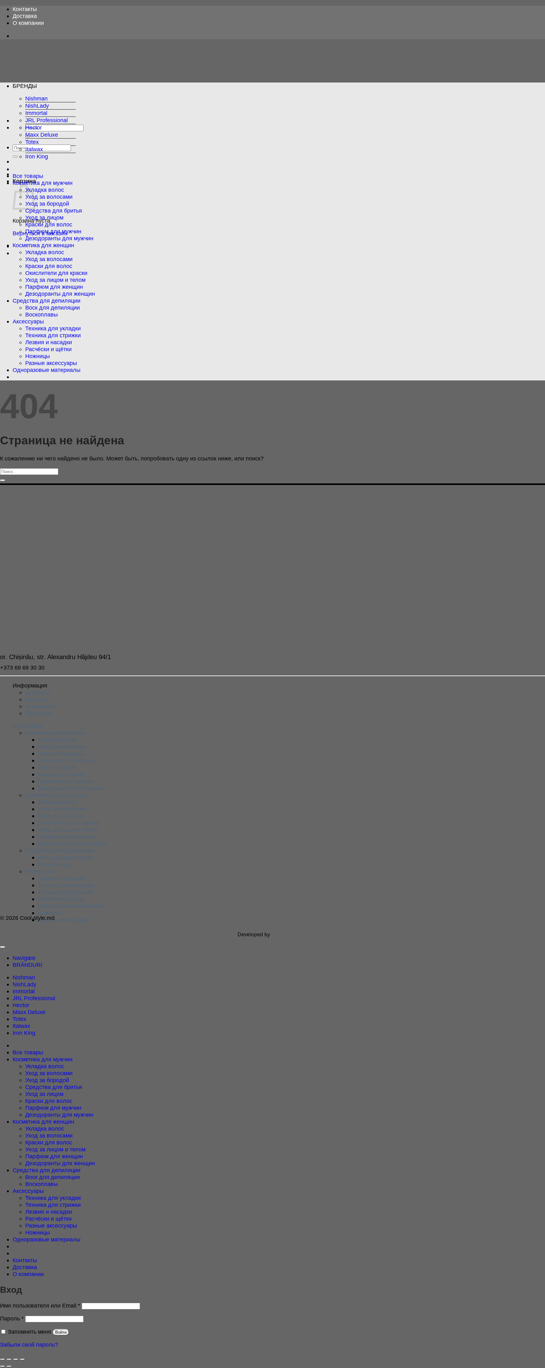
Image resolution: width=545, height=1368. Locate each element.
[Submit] (15, 156)
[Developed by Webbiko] (290, 934)
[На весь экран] (9, 1359)
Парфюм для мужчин (53, 231)
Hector (33, 127)
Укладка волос (44, 189)
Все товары (28, 176)
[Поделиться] (15, 1359)
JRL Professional (46, 120)
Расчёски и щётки (48, 349)
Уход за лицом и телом (55, 279)
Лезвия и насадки (48, 342)
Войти (61, 1332)
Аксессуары (28, 321)
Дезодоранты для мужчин (59, 238)
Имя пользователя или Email (40, 1305)
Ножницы (37, 356)
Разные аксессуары (51, 363)
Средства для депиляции (46, 300)
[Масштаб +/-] (2, 1359)
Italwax (34, 149)
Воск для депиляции (52, 307)
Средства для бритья (53, 210)
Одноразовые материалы (46, 370)
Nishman (36, 98)
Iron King (36, 156)
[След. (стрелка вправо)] (9, 1366)
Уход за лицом (44, 217)
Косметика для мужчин (43, 183)
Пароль (12, 1318)
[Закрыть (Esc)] (22, 1359)
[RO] (17, 376)
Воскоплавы (41, 314)
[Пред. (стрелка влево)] (2, 1366)
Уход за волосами (49, 196)
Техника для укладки (53, 328)
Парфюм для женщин (54, 286)
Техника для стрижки (53, 335)
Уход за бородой (47, 203)
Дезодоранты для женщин (60, 293)
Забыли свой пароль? (29, 1344)
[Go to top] (2, 947)
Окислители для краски (56, 273)
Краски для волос (48, 224)
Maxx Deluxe (41, 134)
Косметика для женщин (43, 245)
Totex (32, 142)
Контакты (25, 9)
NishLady (37, 105)
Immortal (36, 113)
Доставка (25, 16)
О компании (28, 23)
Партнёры (38, 713)
